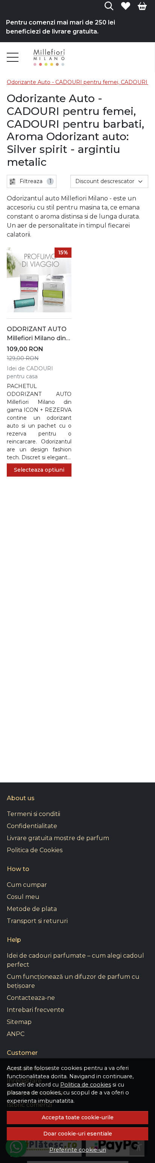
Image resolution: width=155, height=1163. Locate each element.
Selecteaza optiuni (39, 469)
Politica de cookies (85, 1084)
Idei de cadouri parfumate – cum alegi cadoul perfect (75, 960)
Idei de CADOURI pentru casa (30, 372)
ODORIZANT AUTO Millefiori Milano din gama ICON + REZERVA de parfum (38, 334)
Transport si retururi (37, 921)
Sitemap (19, 1021)
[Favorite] (125, 6)
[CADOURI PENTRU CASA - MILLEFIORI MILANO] (49, 57)
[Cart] (142, 6)
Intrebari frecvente (35, 1009)
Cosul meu (23, 896)
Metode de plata (32, 908)
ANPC (15, 1034)
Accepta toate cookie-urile (78, 1117)
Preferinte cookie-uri (77, 1149)
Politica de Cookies (34, 850)
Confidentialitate (32, 826)
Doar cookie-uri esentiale (77, 1133)
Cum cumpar (27, 884)
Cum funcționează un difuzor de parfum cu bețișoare (73, 981)
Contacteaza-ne (31, 997)
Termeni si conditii (33, 814)
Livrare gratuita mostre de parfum (58, 838)
